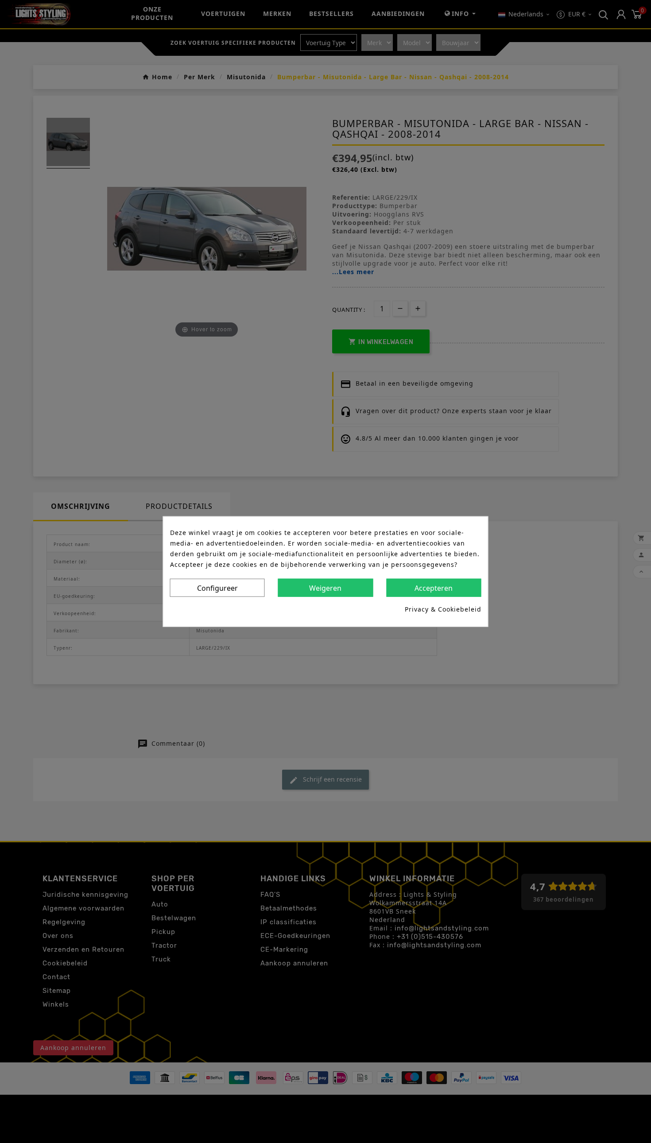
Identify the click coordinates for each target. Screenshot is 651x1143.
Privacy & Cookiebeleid (443, 609)
